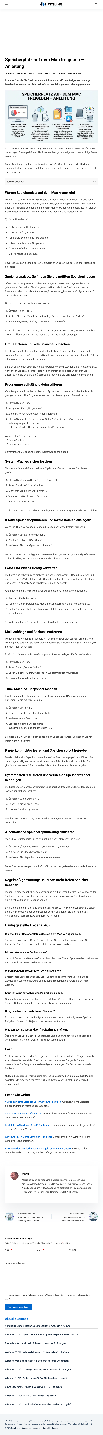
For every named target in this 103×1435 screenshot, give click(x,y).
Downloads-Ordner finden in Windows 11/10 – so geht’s (33, 1387)
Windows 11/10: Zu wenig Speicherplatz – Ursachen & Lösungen (38, 1369)
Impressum (37, 1428)
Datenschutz (26, 1428)
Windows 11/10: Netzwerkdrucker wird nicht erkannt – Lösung (37, 1352)
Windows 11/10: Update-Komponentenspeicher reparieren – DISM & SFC (42, 1334)
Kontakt (55, 1428)
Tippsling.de (15, 1428)
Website (72, 1250)
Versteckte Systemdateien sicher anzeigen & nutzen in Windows (37, 1326)
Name (8, 1250)
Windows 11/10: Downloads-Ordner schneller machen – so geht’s (38, 1404)
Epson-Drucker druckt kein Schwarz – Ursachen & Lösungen (35, 1343)
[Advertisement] (51, 29)
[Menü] (6, 4)
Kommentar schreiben (15, 1263)
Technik (10, 73)
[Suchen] (96, 4)
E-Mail (40, 1250)
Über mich (47, 1428)
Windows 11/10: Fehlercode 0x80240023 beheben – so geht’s (37, 1378)
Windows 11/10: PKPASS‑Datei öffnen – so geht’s (30, 1395)
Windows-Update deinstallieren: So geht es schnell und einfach (37, 1360)
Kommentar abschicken (18, 1307)
